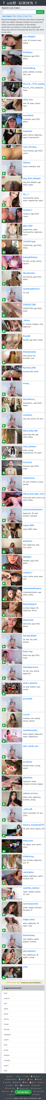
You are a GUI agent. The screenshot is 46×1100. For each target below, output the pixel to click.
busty (6, 1050)
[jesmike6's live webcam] (12, 704)
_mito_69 (27, 809)
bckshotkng (29, 68)
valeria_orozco (30, 793)
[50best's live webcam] (12, 168)
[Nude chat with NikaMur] (12, 562)
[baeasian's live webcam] (12, 136)
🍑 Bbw (25, 1082)
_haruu (26, 320)
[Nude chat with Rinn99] (12, 341)
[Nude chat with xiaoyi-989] (12, 530)
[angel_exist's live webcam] (12, 925)
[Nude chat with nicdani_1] (12, 215)
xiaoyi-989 (28, 525)
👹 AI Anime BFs (38, 1091)
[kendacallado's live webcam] (12, 641)
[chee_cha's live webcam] (12, 105)
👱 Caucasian (35, 1076)
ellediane (27, 777)
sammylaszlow (30, 903)
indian (6, 1024)
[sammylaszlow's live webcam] (12, 909)
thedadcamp (29, 352)
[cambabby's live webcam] (12, 877)
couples (7, 1060)
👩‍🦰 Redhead (17, 1082)
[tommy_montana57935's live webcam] (12, 830)
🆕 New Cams (25, 1085)
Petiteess (28, 52)
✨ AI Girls (5, 1091)
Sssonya (27, 462)
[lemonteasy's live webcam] (12, 940)
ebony (6, 1019)
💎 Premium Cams (23, 1088)
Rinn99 (26, 336)
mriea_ (26, 383)
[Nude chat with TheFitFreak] (12, 247)
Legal (39, 1098)
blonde (6, 1029)
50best (26, 162)
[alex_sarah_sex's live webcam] (12, 751)
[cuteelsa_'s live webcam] (12, 420)
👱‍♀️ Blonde (38, 1079)
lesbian (7, 1055)
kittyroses (28, 840)
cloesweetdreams (32, 588)
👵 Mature (22, 1079)
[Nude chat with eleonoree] (12, 625)
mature (7, 998)
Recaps (26, 1098)
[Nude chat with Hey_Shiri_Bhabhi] (12, 184)
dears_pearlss (30, 683)
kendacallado (30, 635)
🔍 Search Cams (34, 1094)
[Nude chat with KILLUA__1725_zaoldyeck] (12, 89)
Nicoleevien (29, 273)
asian (6, 1009)
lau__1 (26, 194)
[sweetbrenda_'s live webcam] (12, 735)
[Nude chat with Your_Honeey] (12, 152)
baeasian (27, 131)
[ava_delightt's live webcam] (12, 42)
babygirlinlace (30, 257)
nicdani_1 (27, 210)
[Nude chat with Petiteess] (12, 57)
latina (6, 1014)
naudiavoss (29, 478)
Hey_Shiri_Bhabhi (32, 178)
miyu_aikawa (29, 446)
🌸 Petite (33, 1082)
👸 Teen (30, 1079)
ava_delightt (29, 36)
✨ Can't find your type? (23, 982)
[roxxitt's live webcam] (12, 720)
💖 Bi (16, 1085)
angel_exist (29, 919)
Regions (16, 1098)
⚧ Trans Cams (10, 1088)
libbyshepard (29, 604)
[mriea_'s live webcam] (12, 388)
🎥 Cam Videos (12, 1094)
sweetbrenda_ (30, 730)
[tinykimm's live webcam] (12, 546)
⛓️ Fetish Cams (36, 1088)
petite (6, 1040)
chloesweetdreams (33, 509)
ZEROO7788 (29, 304)
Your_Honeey (30, 147)
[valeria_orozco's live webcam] (12, 798)
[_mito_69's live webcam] (12, 814)
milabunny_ (28, 856)
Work (21, 1098)
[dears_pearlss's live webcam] (12, 688)
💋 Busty (40, 1082)
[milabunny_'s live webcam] (12, 861)
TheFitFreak (29, 241)
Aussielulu (28, 115)
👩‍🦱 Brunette (7, 1082)
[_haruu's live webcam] (12, 325)
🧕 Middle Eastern (10, 1079)
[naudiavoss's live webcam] (12, 483)
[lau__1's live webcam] (12, 199)
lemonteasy (29, 935)
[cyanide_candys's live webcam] (12, 893)
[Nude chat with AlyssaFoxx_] (12, 404)
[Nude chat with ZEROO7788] (12, 310)
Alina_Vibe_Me (30, 430)
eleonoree (28, 620)
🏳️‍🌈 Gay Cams (35, 1085)
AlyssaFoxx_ (29, 399)
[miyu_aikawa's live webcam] (12, 452)
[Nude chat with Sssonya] (12, 467)
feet (5, 1071)
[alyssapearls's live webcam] (12, 956)
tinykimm (27, 541)
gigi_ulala (27, 225)
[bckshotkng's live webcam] (12, 73)
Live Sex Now (23, 1092)
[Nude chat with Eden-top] (12, 657)
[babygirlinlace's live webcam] (12, 262)
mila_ (25, 967)
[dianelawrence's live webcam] (12, 672)
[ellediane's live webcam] (12, 783)
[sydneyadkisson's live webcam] (12, 294)
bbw (5, 1045)
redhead (7, 1034)
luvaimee (27, 762)
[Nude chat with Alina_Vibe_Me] (12, 436)
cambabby (28, 872)
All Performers (33, 1098)
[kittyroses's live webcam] (12, 846)
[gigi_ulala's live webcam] (12, 231)
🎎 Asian (9, 1076)
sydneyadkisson (31, 288)
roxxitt (26, 714)
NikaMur (27, 557)
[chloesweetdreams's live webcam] (12, 515)
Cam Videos (18, 16)
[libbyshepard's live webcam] (12, 609)
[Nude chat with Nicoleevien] (12, 278)
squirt (6, 1065)
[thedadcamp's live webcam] (12, 357)
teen (5, 993)
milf (5, 1003)
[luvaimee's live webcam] (12, 767)
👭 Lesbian (9, 1085)
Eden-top (28, 651)
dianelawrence (30, 667)
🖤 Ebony (17, 1076)
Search (40, 12)
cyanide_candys (31, 888)
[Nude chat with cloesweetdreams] (12, 593)
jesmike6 (27, 698)
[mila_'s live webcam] (12, 972)
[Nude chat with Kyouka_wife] (12, 373)
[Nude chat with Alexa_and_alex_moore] (12, 499)
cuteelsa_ (28, 415)
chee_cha (28, 99)
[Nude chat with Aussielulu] (12, 120)
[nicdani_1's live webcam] (12, 578)
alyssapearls (29, 951)
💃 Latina (26, 1076)
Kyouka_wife (29, 367)
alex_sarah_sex (30, 746)
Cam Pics (28, 16)
